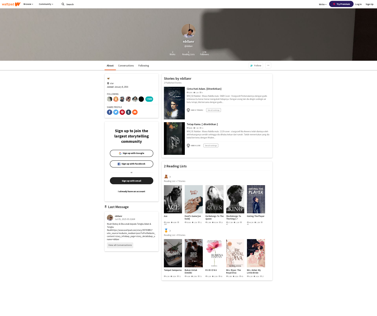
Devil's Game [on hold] (193, 217)
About (110, 65)
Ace (165, 216)
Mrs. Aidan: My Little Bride (254, 271)
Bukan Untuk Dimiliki (191, 271)
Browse (28, 3)
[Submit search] (63, 4)
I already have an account (131, 191)
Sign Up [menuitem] (369, 4)
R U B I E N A (211, 270)
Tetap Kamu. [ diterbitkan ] (202, 124)
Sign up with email (131, 180)
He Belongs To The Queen (214, 217)
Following (143, 65)
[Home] (11, 4)
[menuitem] (256, 65)
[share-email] (135, 112)
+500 (149, 99)
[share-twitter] (116, 112)
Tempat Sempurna (173, 270)
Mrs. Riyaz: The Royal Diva (233, 271)
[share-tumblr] (128, 112)
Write (322, 4)
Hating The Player (255, 216)
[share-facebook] (109, 112)
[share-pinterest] (122, 112)
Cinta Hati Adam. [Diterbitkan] (204, 88)
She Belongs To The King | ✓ (233, 217)
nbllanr (118, 216)
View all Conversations (120, 245)
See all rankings (213, 110)
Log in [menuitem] (358, 4)
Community (45, 3)
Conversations (126, 65)
